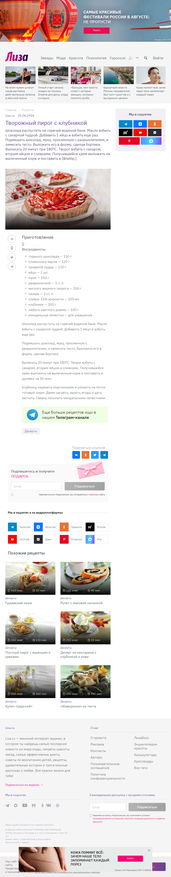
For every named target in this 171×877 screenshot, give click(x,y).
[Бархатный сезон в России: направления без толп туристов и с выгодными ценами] (119, 75)
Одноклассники (76, 527)
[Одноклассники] (154, 124)
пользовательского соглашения (108, 818)
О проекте (98, 737)
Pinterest (76, 539)
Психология (96, 57)
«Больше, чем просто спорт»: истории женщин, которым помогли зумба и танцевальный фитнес (84, 93)
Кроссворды (143, 761)
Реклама (97, 744)
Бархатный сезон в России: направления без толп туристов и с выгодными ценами (117, 93)
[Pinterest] (129, 141)
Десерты (31, 431)
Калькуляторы (145, 754)
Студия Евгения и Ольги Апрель (36, 839)
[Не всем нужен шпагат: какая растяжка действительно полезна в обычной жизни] (20, 75)
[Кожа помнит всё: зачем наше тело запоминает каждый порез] (151, 75)
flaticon (25, 842)
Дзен (48, 539)
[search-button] (145, 58)
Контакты (98, 750)
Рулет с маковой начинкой (81, 603)
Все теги (141, 767)
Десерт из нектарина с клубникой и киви (78, 654)
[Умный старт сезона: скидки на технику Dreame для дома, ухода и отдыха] (53, 75)
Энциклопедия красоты (145, 746)
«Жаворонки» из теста (78, 706)
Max (99, 539)
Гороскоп (118, 57)
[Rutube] (125, 132)
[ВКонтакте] (140, 124)
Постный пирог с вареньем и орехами (27, 654)
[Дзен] (154, 132)
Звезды (46, 57)
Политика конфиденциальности (108, 776)
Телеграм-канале (72, 417)
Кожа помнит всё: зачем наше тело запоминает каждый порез (151, 91)
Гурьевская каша (18, 603)
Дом (132, 57)
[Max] (151, 141)
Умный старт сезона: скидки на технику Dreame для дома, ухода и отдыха (53, 93)
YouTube (24, 539)
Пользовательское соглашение (105, 765)
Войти (158, 57)
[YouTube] (140, 132)
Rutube (101, 527)
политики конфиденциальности (139, 818)
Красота (76, 57)
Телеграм (24, 527)
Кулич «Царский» (18, 706)
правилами (94, 494)
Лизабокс (141, 737)
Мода (61, 57)
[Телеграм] (125, 124)
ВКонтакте (50, 527)
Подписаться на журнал (22, 785)
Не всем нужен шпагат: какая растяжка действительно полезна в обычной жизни (20, 93)
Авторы (96, 757)
